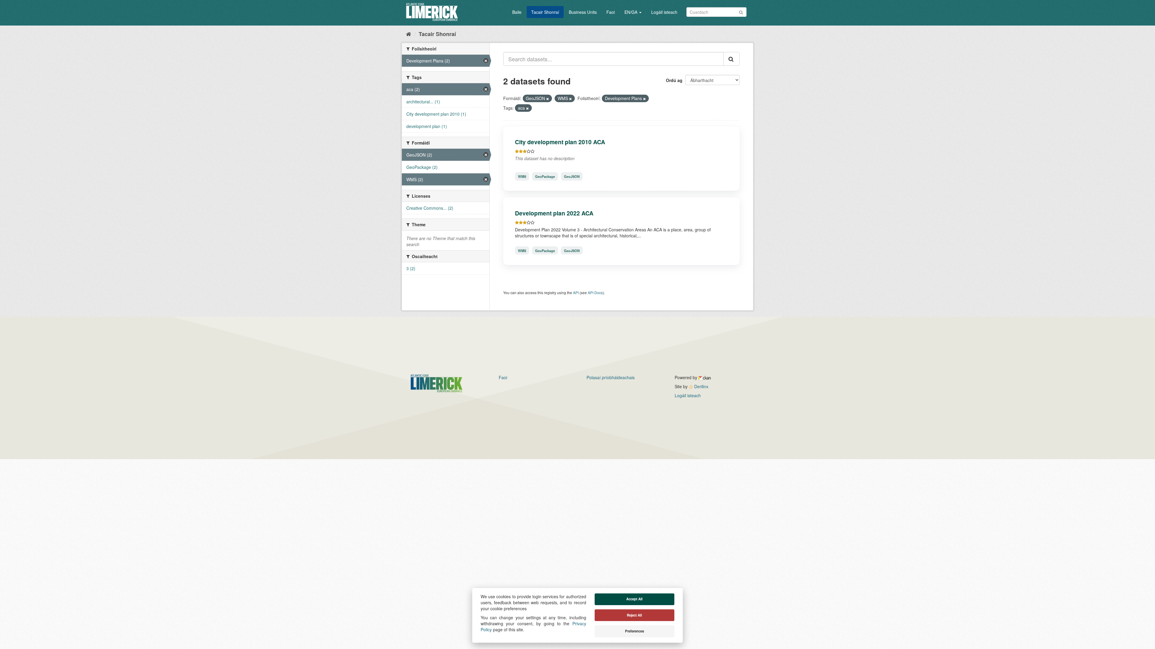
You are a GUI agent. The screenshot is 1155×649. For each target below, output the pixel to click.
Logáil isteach (664, 12)
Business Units (583, 12)
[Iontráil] (741, 11)
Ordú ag (674, 80)
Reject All (634, 615)
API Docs (595, 292)
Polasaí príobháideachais (611, 377)
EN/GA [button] (631, 12)
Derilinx (700, 386)
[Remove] (547, 98)
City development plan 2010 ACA (560, 142)
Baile (517, 12)
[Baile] (408, 34)
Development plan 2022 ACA (554, 213)
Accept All (634, 599)
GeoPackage (545, 176)
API (576, 292)
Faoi (610, 12)
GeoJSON (572, 176)
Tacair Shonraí (545, 12)
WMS (522, 176)
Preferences (634, 631)
